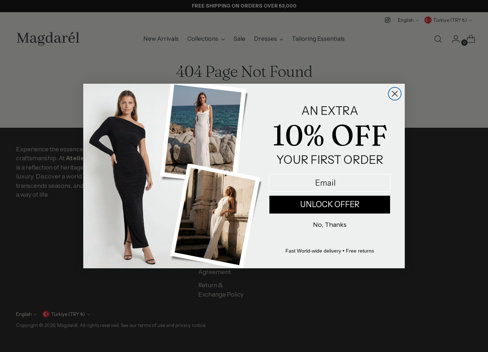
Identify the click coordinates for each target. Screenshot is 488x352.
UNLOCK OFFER (329, 204)
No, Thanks (330, 225)
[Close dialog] (394, 93)
